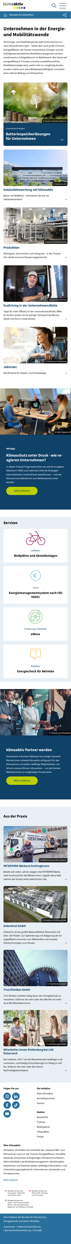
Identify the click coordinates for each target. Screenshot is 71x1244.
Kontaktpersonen (46, 1098)
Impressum (9, 1227)
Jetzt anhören (22, 491)
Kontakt (38, 1230)
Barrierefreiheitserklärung (18, 1230)
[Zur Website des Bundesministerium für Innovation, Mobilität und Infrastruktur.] (14, 1193)
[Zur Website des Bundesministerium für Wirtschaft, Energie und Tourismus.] (38, 1193)
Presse (40, 1136)
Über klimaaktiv (45, 1093)
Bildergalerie (43, 1127)
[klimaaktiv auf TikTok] (15, 1105)
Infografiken (43, 1132)
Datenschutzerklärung (29, 1227)
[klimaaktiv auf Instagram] (7, 1096)
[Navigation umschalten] (63, 5)
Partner (40, 1103)
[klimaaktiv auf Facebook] (7, 1105)
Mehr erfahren (22, 781)
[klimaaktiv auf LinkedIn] (15, 1096)
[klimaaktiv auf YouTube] (7, 1113)
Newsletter (42, 1117)
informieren (35, 632)
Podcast (41, 1122)
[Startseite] (14, 5)
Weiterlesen (36, 553)
